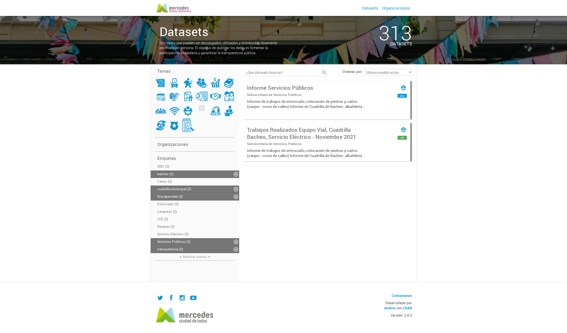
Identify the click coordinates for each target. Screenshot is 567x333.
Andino (389, 308)
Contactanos (402, 295)
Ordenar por (351, 71)
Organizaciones (396, 8)
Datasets (370, 8)
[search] (324, 72)
